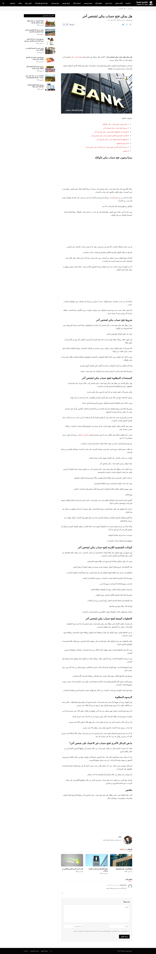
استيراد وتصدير (88, 3)
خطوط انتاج (98, 3)
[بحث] (3, 3)
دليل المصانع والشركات (41, 3)
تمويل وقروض (66, 3)
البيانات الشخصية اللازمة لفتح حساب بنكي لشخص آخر (110, 135)
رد (62, 892)
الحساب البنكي (83, 435)
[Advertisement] (96, 42)
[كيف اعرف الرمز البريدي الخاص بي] (72, 860)
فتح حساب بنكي (76, 57)
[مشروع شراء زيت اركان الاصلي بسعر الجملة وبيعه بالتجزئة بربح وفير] (50, 41)
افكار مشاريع (119, 3)
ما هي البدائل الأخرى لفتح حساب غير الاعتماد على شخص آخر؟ (107, 147)
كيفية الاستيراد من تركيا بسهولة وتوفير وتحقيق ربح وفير (35, 21)
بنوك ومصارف (55, 3)
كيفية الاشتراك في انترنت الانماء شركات (98, 870)
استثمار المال (77, 3)
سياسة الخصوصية (34, 951)
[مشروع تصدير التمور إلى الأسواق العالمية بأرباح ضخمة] (50, 59)
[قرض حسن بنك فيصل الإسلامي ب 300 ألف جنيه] (50, 50)
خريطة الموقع (44, 951)
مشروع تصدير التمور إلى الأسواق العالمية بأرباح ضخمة (35, 58)
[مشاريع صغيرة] (144, 3)
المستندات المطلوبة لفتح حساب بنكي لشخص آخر (111, 132)
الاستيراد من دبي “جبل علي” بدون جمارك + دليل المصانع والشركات (35, 76)
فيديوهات (12, 3)
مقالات (20, 3)
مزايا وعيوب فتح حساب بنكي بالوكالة (116, 124)
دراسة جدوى (108, 3)
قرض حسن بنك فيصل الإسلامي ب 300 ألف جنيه (34, 49)
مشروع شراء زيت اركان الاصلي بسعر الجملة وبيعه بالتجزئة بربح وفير (34, 40)
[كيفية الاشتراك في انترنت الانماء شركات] (96, 860)
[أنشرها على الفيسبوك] (130, 24)
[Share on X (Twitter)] (126, 24)
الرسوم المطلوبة (122, 143)
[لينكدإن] (123, 24)
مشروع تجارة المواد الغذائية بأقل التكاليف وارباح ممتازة (35, 67)
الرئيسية (128, 3)
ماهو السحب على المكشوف (123, 869)
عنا (51, 951)
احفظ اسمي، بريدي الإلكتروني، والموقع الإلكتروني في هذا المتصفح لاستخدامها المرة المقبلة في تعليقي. (100, 931)
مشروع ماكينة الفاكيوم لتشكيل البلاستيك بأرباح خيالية (35, 85)
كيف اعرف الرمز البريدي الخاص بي (72, 869)
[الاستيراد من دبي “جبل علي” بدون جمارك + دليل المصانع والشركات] (50, 78)
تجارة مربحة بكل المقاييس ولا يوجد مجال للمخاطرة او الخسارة (34, 31)
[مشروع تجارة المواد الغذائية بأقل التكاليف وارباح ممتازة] (50, 68)
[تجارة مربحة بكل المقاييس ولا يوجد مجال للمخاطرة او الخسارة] (50, 32)
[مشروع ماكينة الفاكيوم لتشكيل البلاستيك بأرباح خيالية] (50, 87)
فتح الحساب (113, 197)
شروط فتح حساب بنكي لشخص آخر (116, 128)
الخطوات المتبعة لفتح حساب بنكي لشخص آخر (112, 139)
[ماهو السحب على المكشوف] (121, 860)
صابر (127, 20)
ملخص (126, 151)
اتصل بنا (26, 951)
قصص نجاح (28, 3)
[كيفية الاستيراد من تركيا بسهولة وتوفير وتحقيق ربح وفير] (50, 23)
